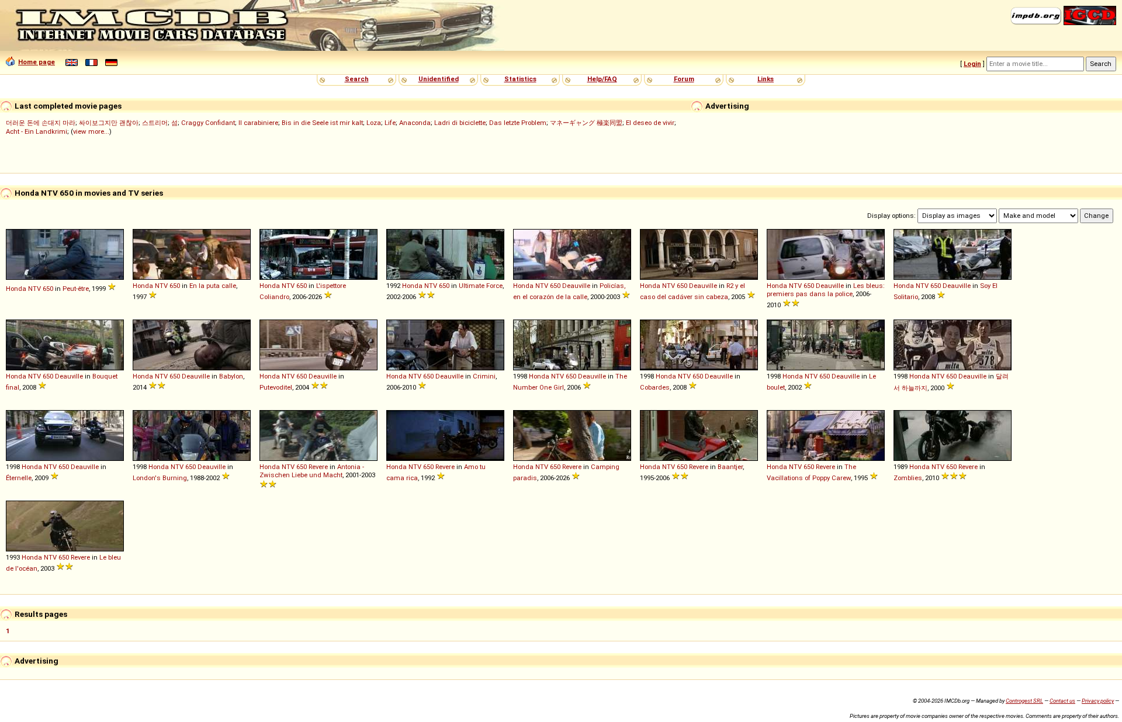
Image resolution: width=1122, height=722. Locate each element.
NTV (34, 288)
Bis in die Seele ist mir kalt (322, 123)
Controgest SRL (1024, 700)
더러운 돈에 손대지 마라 (40, 123)
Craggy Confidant (208, 123)
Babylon (231, 376)
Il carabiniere (258, 123)
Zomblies (908, 478)
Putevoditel (275, 387)
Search (357, 79)
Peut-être (76, 288)
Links (765, 79)
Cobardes (655, 387)
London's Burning (160, 478)
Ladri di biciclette (460, 123)
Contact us (1062, 700)
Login (972, 64)
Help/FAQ (602, 79)
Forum (684, 79)
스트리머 (155, 123)
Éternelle (19, 478)
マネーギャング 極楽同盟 (586, 123)
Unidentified (438, 79)
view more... (91, 131)
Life (390, 123)
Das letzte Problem (517, 123)
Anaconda (415, 123)
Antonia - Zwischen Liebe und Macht (311, 471)
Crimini (484, 376)
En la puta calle (212, 286)
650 (48, 288)
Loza (373, 123)
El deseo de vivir (650, 123)
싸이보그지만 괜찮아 (108, 123)
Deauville (576, 286)
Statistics (520, 79)
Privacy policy (1098, 700)
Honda (16, 288)
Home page (36, 62)
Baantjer (730, 467)
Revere (318, 467)
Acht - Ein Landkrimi (36, 131)
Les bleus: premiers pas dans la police (826, 290)
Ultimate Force (481, 286)
